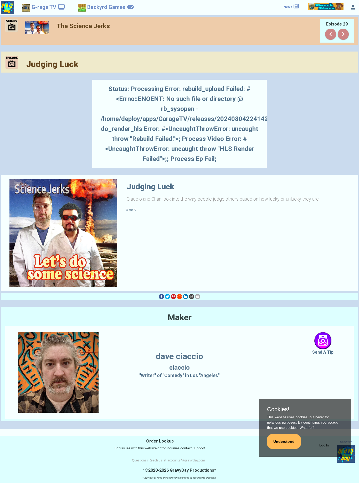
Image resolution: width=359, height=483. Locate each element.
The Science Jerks (83, 26)
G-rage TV (44, 7)
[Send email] (197, 296)
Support (199, 448)
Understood (284, 441)
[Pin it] (173, 296)
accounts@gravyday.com (186, 460)
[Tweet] (167, 296)
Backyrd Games (106, 7)
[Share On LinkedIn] (185, 296)
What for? (307, 428)
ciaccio (179, 367)
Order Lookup (160, 441)
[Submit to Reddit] (179, 296)
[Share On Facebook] (161, 296)
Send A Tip (323, 352)
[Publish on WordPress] (191, 296)
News (288, 7)
